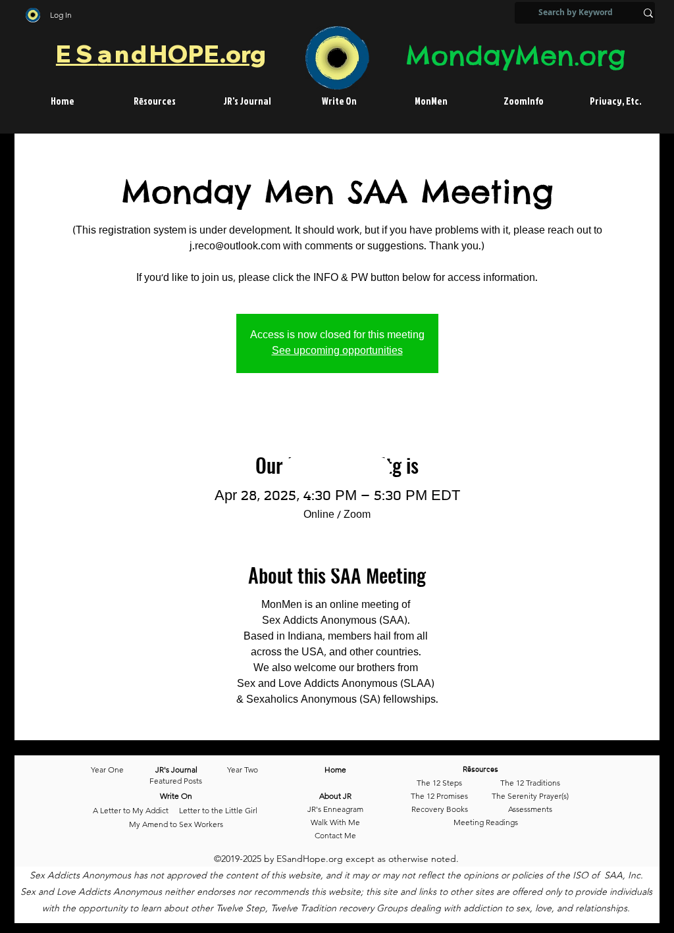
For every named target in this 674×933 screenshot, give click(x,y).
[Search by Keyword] (648, 13)
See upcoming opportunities (337, 351)
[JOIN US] (338, 549)
